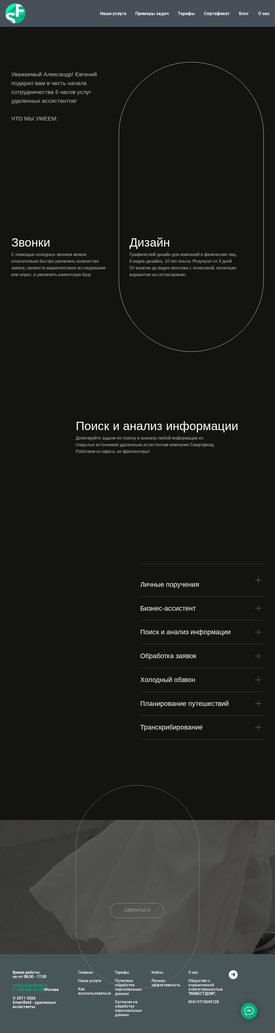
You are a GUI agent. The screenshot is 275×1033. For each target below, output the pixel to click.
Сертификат (217, 13)
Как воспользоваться (94, 991)
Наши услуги (113, 13)
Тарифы (186, 13)
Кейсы (157, 972)
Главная (85, 972)
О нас (264, 13)
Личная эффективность (165, 983)
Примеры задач (152, 13)
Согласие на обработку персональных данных (128, 1008)
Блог (244, 13)
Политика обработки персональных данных (128, 987)
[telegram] (233, 977)
